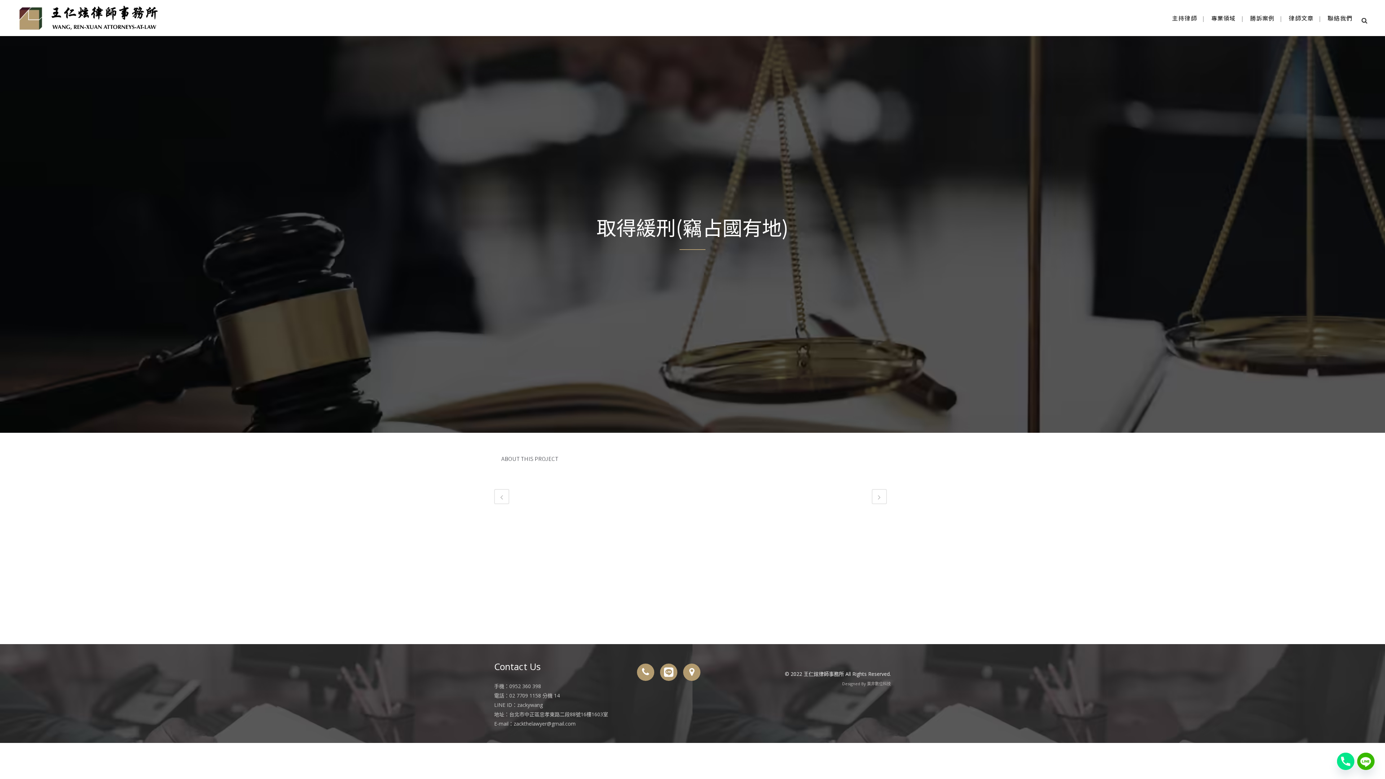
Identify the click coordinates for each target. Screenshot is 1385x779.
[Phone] (1345, 761)
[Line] (1366, 761)
